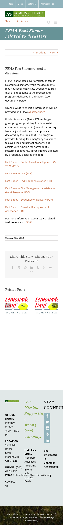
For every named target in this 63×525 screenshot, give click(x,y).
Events (28, 469)
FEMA (29, 222)
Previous (41, 52)
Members (30, 457)
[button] (7, 305)
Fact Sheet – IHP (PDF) (18, 173)
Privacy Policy (31, 520)
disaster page (37, 112)
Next (52, 52)
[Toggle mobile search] (49, 22)
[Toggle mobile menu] (56, 22)
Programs (30, 465)
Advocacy (30, 461)
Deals (27, 481)
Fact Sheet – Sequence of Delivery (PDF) (29, 199)
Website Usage (47, 517)
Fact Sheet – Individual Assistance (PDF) (29, 181)
